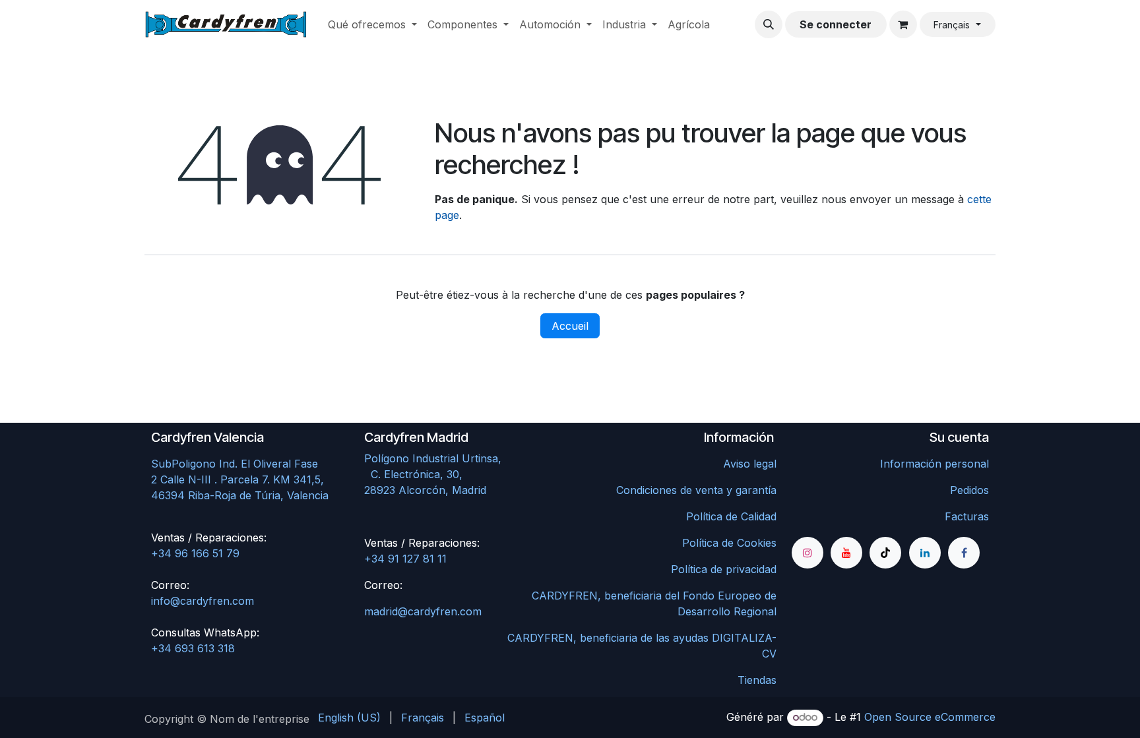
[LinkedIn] (925, 553)
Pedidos (969, 490)
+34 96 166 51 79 (195, 553)
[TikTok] (885, 553)
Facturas (967, 516)
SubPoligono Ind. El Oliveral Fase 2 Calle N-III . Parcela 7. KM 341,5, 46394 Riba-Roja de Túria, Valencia (240, 479)
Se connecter (835, 24)
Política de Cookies (729, 542)
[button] (768, 24)
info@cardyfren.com (202, 600)
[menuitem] (372, 24)
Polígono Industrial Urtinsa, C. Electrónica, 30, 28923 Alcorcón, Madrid (460, 474)
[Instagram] (807, 553)
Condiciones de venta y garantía (696, 490)
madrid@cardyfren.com (423, 611)
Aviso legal (749, 463)
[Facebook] (964, 553)
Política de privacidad (723, 569)
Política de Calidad (731, 516)
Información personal (934, 463)
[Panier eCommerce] (903, 24)
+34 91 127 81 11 (405, 558)
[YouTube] (846, 553)
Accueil (570, 325)
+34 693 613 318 (193, 648)
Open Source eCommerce (930, 716)
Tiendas (757, 680)
